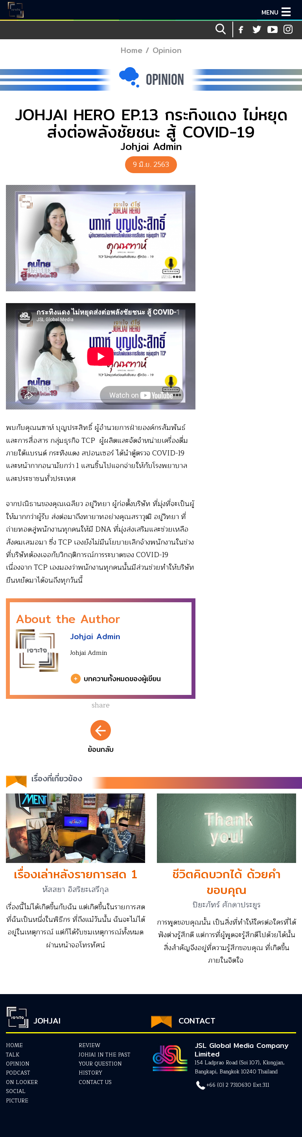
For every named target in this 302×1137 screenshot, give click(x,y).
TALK (12, 1055)
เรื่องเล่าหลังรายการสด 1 (75, 874)
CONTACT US (95, 1082)
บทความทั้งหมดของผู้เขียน (122, 678)
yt (257, 29)
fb (241, 29)
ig (272, 29)
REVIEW (89, 1045)
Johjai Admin (95, 636)
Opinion (167, 50)
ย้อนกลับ (101, 749)
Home (131, 50)
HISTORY (90, 1073)
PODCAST (18, 1073)
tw (288, 29)
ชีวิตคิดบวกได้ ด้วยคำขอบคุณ (226, 882)
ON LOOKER (22, 1082)
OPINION (17, 1064)
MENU (269, 12)
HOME (14, 1045)
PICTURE (17, 1101)
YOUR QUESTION (100, 1064)
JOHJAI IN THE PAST (105, 1055)
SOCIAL (16, 1091)
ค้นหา (221, 29)
